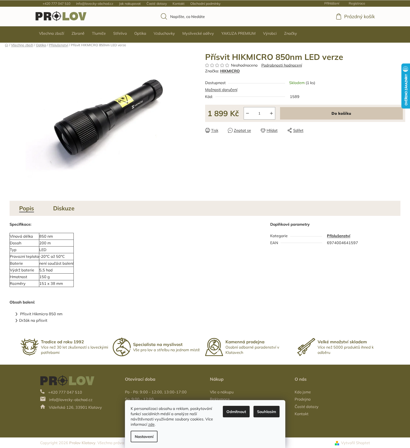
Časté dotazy (156, 3)
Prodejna (303, 399)
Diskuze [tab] (63, 208)
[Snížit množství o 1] (247, 113)
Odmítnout (236, 411)
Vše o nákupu (222, 392)
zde (151, 424)
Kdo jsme (303, 392)
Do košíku (341, 113)
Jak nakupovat (130, 3)
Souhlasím (266, 411)
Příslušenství (338, 235)
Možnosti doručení (221, 89)
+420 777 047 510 (56, 3)
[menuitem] (51, 33)
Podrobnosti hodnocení (281, 65)
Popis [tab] (26, 208)
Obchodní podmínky (205, 3)
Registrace (357, 3)
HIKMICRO (230, 71)
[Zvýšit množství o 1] (271, 113)
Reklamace (220, 399)
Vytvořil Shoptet (355, 442)
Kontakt (179, 3)
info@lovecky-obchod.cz (94, 3)
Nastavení (144, 436)
